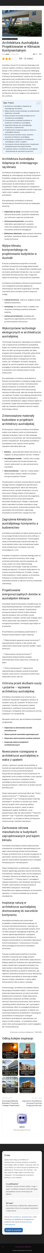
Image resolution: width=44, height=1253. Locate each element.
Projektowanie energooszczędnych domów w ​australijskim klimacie (21, 131)
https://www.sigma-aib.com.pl (22, 1130)
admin (7, 54)
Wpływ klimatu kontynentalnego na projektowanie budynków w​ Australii (22, 112)
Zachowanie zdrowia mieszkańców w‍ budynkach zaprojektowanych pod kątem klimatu (22, 145)
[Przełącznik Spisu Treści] (37, 103)
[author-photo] (22, 1124)
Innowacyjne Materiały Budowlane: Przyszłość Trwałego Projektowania (10, 1103)
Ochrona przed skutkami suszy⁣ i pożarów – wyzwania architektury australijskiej (19, 136)
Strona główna (6, 8)
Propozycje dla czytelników (23, 1247)
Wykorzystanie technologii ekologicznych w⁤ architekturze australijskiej (20, 117)
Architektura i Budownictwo (21, 8)
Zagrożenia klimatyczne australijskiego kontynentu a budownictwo (18, 126)
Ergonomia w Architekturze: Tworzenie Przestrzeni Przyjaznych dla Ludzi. (32, 1103)
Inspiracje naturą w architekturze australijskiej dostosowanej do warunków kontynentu (21, 150)
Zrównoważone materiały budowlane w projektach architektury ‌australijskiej (18, 122)
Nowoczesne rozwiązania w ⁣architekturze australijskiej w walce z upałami (19, 141)
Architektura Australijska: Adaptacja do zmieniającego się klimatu (18, 107)
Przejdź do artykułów (13, 1230)
